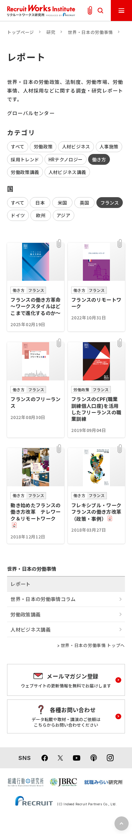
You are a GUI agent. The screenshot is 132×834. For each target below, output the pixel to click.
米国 (62, 202)
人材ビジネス (76, 146)
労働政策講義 (25, 172)
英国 (84, 202)
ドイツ (18, 215)
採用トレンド (25, 159)
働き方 (99, 159)
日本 (40, 202)
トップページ (20, 32)
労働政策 (43, 146)
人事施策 (108, 146)
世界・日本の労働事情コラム (43, 599)
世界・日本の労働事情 (90, 32)
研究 (50, 32)
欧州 (40, 215)
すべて (17, 146)
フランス (109, 202)
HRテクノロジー (66, 159)
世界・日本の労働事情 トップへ (93, 645)
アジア (63, 215)
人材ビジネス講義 (67, 172)
